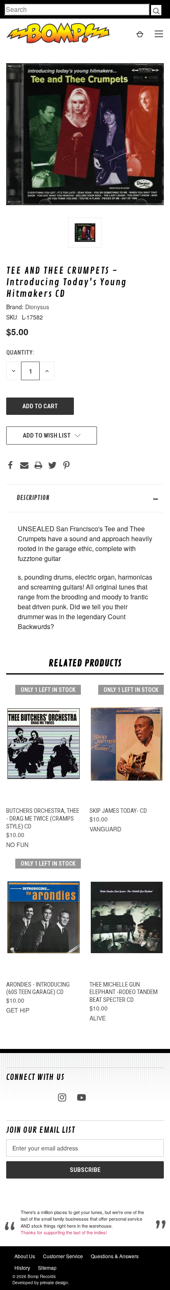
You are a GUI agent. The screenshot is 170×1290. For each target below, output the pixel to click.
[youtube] (81, 1097)
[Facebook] (10, 465)
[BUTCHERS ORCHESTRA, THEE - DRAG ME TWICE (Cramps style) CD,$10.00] (43, 744)
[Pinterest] (66, 465)
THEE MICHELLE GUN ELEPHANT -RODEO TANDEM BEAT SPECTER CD (124, 992)
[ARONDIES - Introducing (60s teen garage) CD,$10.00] (43, 917)
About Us (24, 1255)
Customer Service (63, 1255)
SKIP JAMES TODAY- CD (118, 810)
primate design (54, 1282)
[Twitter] (52, 465)
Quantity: (20, 352)
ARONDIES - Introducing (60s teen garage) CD (38, 988)
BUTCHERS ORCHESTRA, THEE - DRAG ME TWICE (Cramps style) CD (42, 818)
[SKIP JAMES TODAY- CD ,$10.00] (127, 744)
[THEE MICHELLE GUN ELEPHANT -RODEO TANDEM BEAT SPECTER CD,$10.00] (127, 917)
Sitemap (47, 1267)
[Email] (24, 465)
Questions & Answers (115, 1255)
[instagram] (62, 1097)
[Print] (38, 465)
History (22, 1267)
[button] (85, 498)
